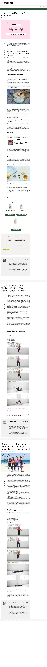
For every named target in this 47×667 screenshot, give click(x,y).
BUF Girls (11, 311)
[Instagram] (40, 7)
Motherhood (18, 6)
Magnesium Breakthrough (10, 210)
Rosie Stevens (5, 17)
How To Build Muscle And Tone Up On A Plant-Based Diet (21, 143)
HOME (23, 6)
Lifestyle (8, 6)
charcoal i (18, 124)
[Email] (4, 308)
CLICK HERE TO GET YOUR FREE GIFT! (13, 45)
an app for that (20, 634)
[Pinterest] (42, 7)
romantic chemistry (21, 638)
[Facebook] (39, 7)
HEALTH (15, 140)
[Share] (4, 47)
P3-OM (16, 225)
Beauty (12, 6)
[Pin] (4, 50)
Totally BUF (19, 324)
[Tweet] (4, 301)
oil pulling (14, 106)
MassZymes (22, 210)
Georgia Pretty (12, 421)
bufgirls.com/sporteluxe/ (17, 415)
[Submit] (4, 54)
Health (3, 6)
